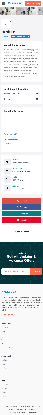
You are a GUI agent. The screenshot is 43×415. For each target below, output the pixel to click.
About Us (4, 328)
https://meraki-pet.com (20, 162)
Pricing (4, 392)
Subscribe (36, 271)
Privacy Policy (6, 347)
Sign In (3, 364)
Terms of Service (26, 409)
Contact (4, 339)
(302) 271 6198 (17, 180)
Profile (3, 372)
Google (23, 200)
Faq (2, 335)
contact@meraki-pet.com (21, 171)
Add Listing (35, 3)
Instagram (23, 213)
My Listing (4, 388)
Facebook (23, 207)
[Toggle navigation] (3, 3)
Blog (3, 331)
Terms (3, 343)
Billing (3, 396)
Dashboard (5, 368)
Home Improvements (20, 36)
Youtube (23, 220)
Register (4, 360)
